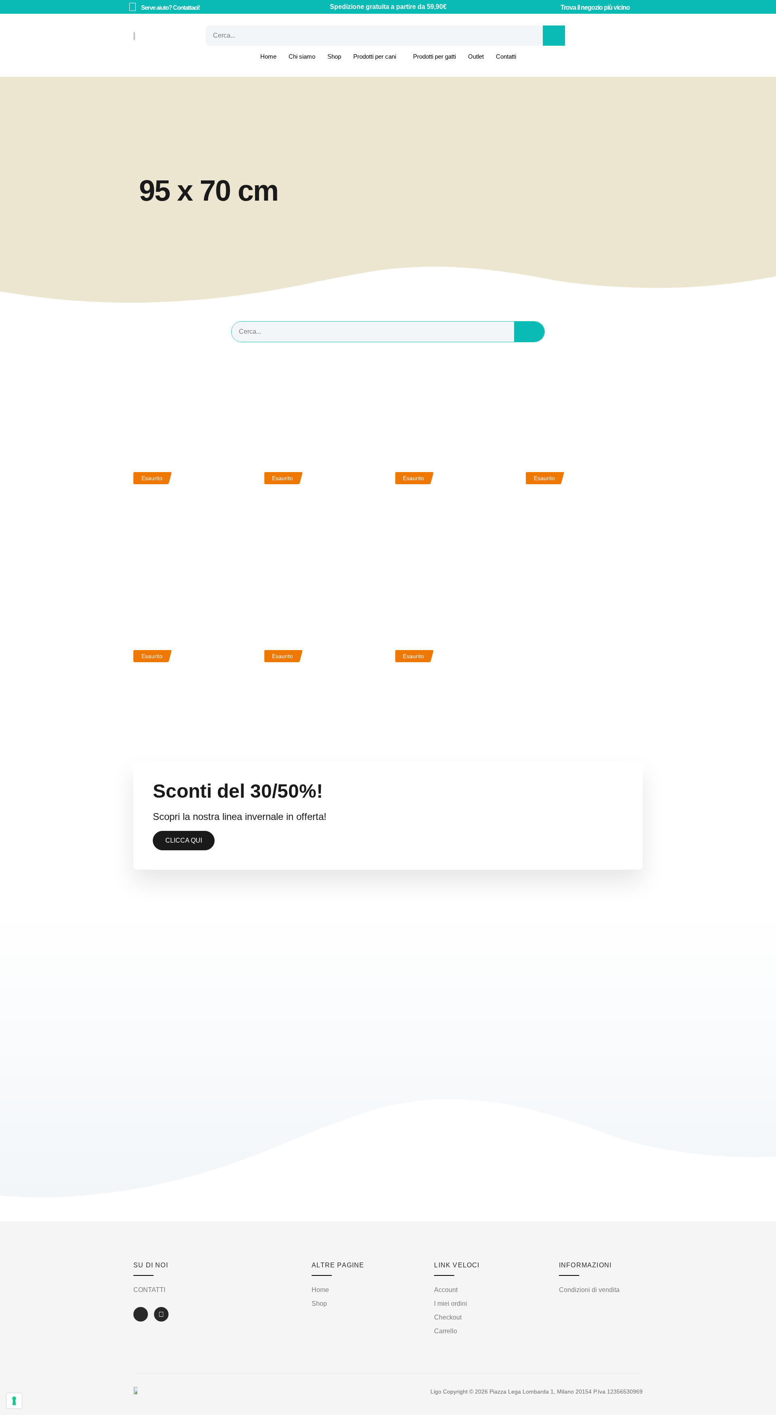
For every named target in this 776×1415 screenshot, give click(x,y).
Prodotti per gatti (434, 56)
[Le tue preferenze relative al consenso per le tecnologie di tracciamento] (14, 1401)
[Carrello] (589, 35)
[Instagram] (161, 1314)
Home (268, 56)
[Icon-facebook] (140, 1314)
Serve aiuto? (170, 7)
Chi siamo (302, 56)
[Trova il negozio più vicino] (553, 7)
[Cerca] (554, 35)
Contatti (506, 56)
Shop (334, 56)
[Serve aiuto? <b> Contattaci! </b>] (132, 7)
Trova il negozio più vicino (595, 7)
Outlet (476, 56)
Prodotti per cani (374, 56)
